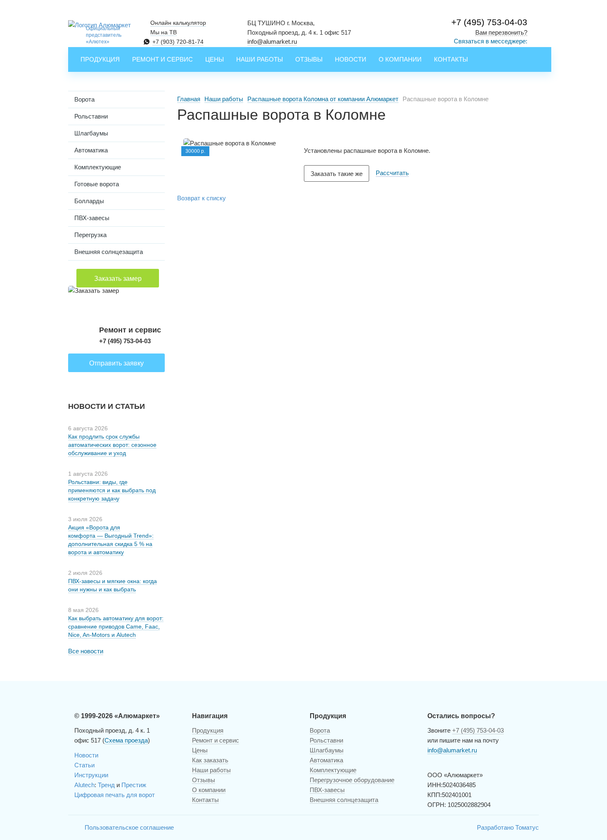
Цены (214, 59)
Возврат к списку (201, 198)
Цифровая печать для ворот (114, 794)
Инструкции (91, 774)
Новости (350, 59)
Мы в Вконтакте (74, 827)
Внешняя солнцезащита (108, 251)
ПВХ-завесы (91, 217)
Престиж (133, 784)
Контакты (451, 59)
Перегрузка (90, 234)
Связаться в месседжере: (490, 41)
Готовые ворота (96, 183)
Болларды (89, 200)
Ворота (84, 99)
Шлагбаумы (91, 133)
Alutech (84, 784)
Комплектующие (97, 167)
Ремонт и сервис (162, 59)
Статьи (84, 765)
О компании (400, 59)
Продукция (100, 59)
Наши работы (259, 59)
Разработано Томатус (508, 827)
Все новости (85, 651)
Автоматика (91, 150)
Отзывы (308, 59)
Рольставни (91, 116)
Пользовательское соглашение (129, 827)
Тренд (106, 784)
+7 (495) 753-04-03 (489, 22)
